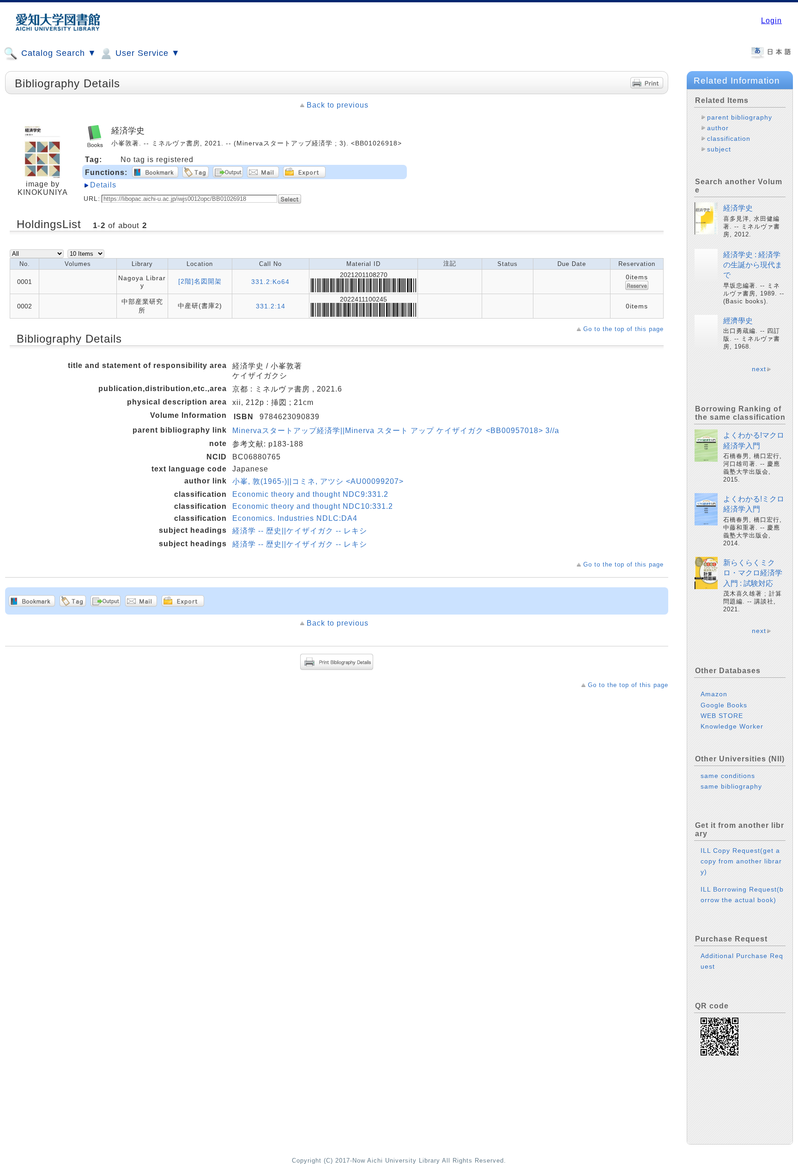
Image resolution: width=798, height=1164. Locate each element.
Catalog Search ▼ (57, 53)
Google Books (724, 705)
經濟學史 (738, 321)
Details (103, 185)
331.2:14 (270, 306)
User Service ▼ (146, 53)
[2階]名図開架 (200, 281)
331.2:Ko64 (270, 281)
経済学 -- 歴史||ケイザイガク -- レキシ (299, 531)
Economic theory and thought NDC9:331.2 (310, 494)
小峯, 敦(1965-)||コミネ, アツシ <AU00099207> (318, 481)
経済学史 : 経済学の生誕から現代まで (752, 265)
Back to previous (338, 105)
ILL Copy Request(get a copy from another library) (741, 861)
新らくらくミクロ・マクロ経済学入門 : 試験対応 (752, 573)
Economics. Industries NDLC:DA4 (294, 518)
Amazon (714, 694)
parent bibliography (739, 117)
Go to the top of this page (623, 329)
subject (719, 149)
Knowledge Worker (732, 726)
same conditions (728, 775)
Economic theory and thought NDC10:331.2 (312, 506)
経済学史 (738, 208)
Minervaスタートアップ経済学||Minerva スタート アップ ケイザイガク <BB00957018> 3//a (395, 430)
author (718, 128)
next (759, 369)
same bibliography (731, 786)
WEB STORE (722, 715)
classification (728, 138)
